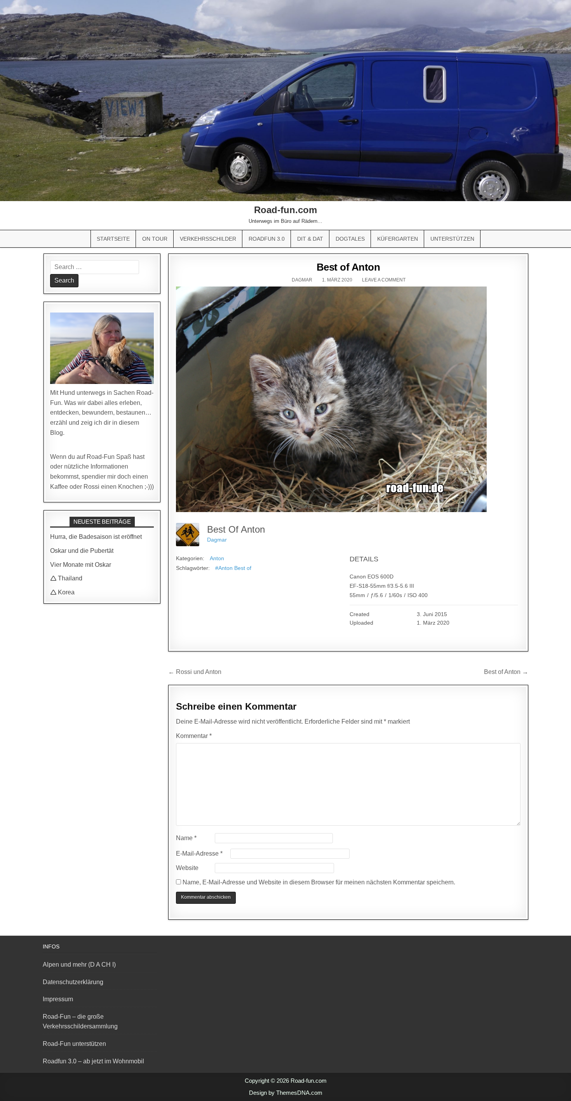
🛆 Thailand (66, 578)
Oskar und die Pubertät (81, 550)
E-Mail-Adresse (199, 853)
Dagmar (302, 280)
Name (186, 838)
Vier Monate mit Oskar (80, 564)
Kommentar (194, 736)
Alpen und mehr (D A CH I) (79, 964)
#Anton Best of (233, 568)
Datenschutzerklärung (73, 982)
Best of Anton (348, 267)
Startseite (113, 239)
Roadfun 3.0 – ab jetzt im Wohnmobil (93, 1061)
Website (187, 868)
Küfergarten (397, 239)
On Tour (154, 239)
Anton (217, 558)
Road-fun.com (285, 210)
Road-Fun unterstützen (74, 1043)
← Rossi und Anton (194, 672)
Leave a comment (384, 280)
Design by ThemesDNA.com (285, 1092)
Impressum (58, 999)
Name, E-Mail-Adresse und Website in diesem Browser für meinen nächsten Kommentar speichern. (319, 882)
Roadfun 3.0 (267, 239)
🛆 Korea (62, 592)
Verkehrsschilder (208, 239)
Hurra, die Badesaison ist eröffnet (96, 536)
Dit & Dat (310, 239)
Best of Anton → (506, 672)
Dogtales (350, 239)
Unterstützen (452, 239)
